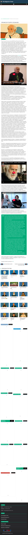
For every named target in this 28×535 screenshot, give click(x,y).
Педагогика (7, 40)
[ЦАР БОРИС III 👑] (14, 270)
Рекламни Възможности (5, 517)
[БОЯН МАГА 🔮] (5, 303)
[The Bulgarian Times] (13, 4)
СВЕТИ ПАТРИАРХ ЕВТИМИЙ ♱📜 (4, 319)
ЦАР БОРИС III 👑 (14, 275)
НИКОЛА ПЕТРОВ (4, 287)
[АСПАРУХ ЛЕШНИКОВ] (23, 270)
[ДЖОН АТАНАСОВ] (23, 303)
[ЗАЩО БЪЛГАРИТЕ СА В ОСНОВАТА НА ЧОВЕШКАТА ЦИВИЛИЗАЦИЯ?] (5, 270)
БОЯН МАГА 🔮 (4, 308)
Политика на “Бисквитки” (5, 527)
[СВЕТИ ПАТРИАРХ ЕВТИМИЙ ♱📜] (5, 313)
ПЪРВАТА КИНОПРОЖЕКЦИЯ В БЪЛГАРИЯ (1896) (19, 265)
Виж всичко (10, 324)
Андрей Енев (13, 40)
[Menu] (1, 4)
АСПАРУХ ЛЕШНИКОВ (22, 276)
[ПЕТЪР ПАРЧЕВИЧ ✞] (14, 292)
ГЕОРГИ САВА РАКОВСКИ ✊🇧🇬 (4, 298)
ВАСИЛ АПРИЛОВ (23, 287)
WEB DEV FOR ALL (8, 531)
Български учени (4, 40)
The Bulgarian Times (10, 533)
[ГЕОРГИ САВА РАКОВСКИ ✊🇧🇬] (5, 292)
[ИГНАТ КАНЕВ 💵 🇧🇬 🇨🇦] (14, 303)
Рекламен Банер (3, 519)
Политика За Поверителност (5, 525)
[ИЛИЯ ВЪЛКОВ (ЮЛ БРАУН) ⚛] (23, 313)
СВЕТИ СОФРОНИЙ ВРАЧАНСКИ (22, 298)
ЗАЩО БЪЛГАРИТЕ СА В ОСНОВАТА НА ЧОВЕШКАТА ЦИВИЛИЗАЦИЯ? (4, 277)
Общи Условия (3, 523)
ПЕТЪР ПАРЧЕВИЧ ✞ (14, 298)
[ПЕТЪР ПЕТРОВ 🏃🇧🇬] (14, 282)
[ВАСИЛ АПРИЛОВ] (23, 282)
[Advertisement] (14, 11)
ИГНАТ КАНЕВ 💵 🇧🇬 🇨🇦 (13, 309)
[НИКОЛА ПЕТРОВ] (5, 282)
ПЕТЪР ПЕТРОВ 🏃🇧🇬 (14, 288)
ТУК (13, 261)
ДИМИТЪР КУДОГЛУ (12, 319)
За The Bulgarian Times (4, 515)
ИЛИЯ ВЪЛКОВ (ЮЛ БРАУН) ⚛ (22, 319)
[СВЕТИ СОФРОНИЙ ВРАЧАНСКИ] (23, 292)
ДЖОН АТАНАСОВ (23, 308)
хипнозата (19, 55)
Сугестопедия (9, 40)
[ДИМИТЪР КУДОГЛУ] (14, 313)
